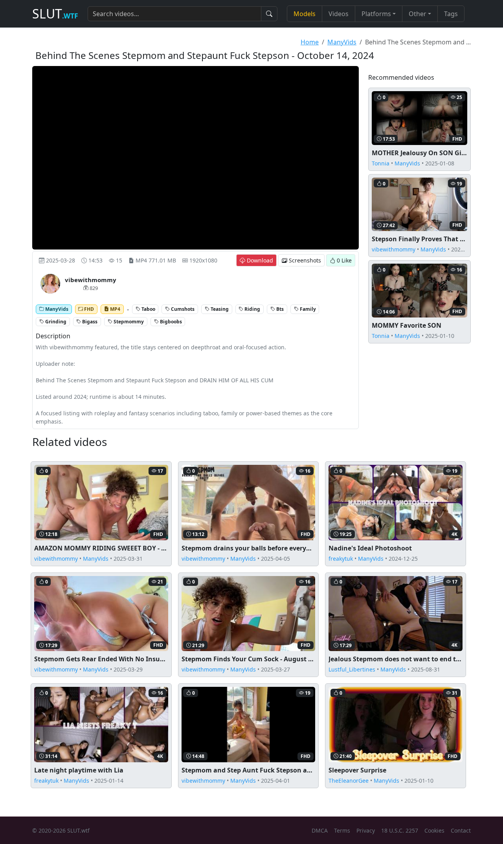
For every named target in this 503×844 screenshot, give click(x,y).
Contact (461, 830)
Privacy (365, 830)
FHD (88, 309)
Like (344, 260)
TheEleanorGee (349, 780)
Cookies (434, 830)
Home (310, 42)
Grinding (55, 321)
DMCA (320, 830)
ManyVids (341, 42)
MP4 (114, 309)
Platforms (376, 13)
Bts (279, 309)
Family (307, 309)
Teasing (219, 309)
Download (259, 260)
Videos (339, 13)
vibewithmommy (393, 249)
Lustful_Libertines (352, 669)
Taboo (147, 309)
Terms (342, 830)
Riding (251, 309)
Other (417, 13)
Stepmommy (128, 321)
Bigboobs (170, 321)
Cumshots (182, 309)
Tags (451, 13)
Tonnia (380, 163)
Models (305, 13)
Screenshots (304, 260)
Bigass (89, 321)
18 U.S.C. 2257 (399, 830)
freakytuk (341, 558)
